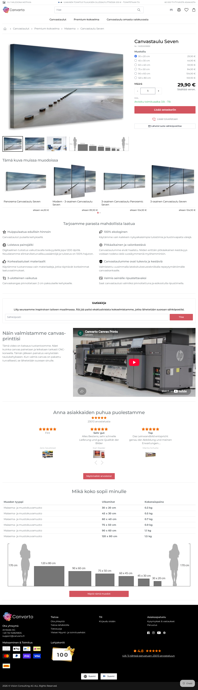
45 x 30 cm (144, 60)
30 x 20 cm (144, 56)
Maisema (69, 28)
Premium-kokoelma (86, 19)
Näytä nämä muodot (99, 593)
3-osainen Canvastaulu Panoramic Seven (122, 203)
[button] (12, 144)
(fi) (171, 9)
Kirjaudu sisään (107, 621)
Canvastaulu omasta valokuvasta (127, 19)
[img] (99, 418)
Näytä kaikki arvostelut (99, 476)
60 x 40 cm (144, 65)
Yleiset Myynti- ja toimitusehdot (68, 632)
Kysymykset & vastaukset (161, 621)
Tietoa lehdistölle (60, 625)
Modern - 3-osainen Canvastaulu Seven (73, 203)
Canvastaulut (58, 19)
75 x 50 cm (144, 69)
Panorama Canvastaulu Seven (22, 201)
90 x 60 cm (144, 73)
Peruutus (152, 625)
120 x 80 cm (144, 78)
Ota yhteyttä (58, 621)
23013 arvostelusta (99, 421)
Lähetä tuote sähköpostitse (166, 126)
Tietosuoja (56, 628)
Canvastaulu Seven (92, 28)
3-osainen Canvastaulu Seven (168, 201)
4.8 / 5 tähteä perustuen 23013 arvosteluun (148, 655)
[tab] (98, 212)
